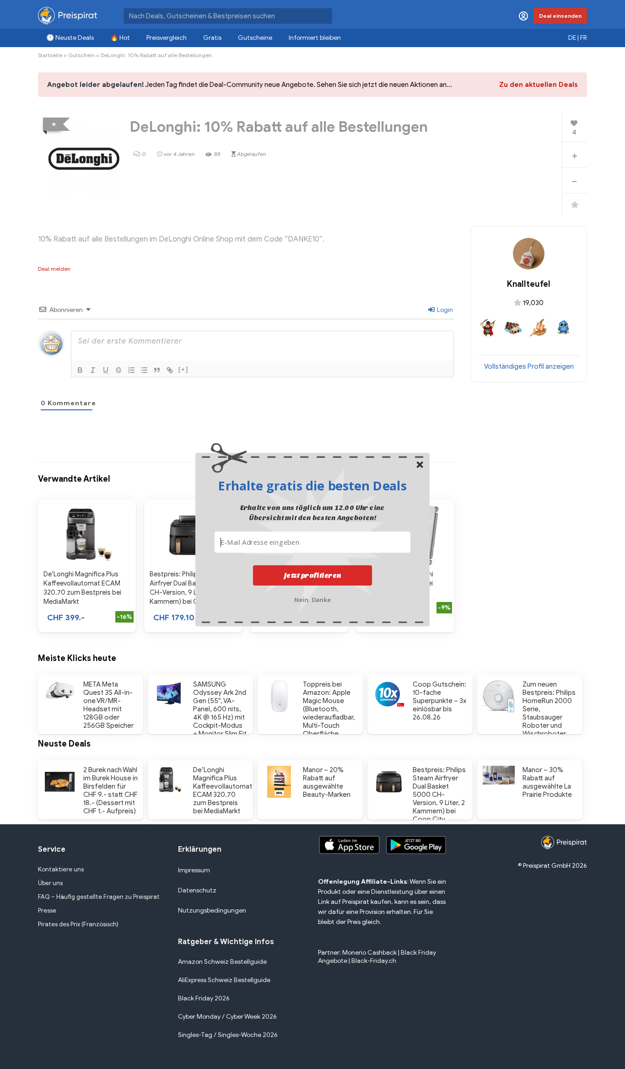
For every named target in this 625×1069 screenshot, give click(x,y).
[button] (312, 485)
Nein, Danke (312, 598)
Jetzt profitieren (312, 575)
